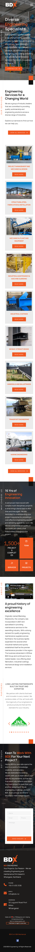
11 (28, 732)
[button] (31, 4)
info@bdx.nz (14, 894)
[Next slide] (28, 723)
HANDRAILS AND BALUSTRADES (19, 384)
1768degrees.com (20, 917)
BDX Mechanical (20, 934)
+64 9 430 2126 (15, 885)
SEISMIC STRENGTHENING (19, 349)
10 (26, 732)
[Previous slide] (9, 723)
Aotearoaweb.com (19, 921)
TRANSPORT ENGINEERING (19, 419)
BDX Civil (12, 934)
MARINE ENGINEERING (19, 454)
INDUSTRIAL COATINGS (19, 314)
